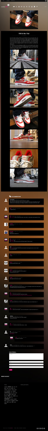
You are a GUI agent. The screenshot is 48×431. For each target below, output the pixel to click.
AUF (46, 1)
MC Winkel (11, 231)
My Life (19, 7)
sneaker (7, 399)
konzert (7, 394)
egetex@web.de (12, 333)
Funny (34, 7)
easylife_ (11, 277)
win (12, 402)
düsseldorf (8, 391)
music (12, 394)
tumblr (44, 428)
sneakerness (9, 400)
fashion (14, 391)
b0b (10, 216)
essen (11, 391)
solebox (16, 400)
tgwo (8, 402)
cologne (6, 389)
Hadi (10, 208)
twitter (42, 428)
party (14, 395)
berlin (12, 388)
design (13, 389)
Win (21, 7)
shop (12, 397)
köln (10, 394)
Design (29, 7)
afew (12, 386)
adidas (9, 386)
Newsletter (13, 0)
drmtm (15, 389)
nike (9, 395)
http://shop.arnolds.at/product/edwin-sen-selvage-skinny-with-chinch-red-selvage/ (21, 295)
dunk (5, 391)
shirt (10, 397)
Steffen (11, 285)
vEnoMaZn (11, 223)
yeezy (6, 403)
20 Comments (24, 35)
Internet (24, 7)
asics (8, 388)
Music (26, 7)
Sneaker (14, 7)
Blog (3, 0)
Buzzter (11, 262)
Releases (8, 0)
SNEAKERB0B (5, 5)
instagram (37, 428)
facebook (40, 428)
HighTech (32, 7)
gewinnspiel (7, 392)
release (5, 397)
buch (14, 388)
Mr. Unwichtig (12, 217)
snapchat (39, 428)
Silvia (11, 254)
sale (7, 397)
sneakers (13, 400)
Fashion (16, 7)
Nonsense (37, 7)
